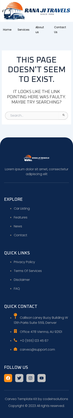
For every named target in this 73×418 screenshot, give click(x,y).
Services (23, 30)
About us (39, 29)
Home (7, 30)
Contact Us (60, 29)
